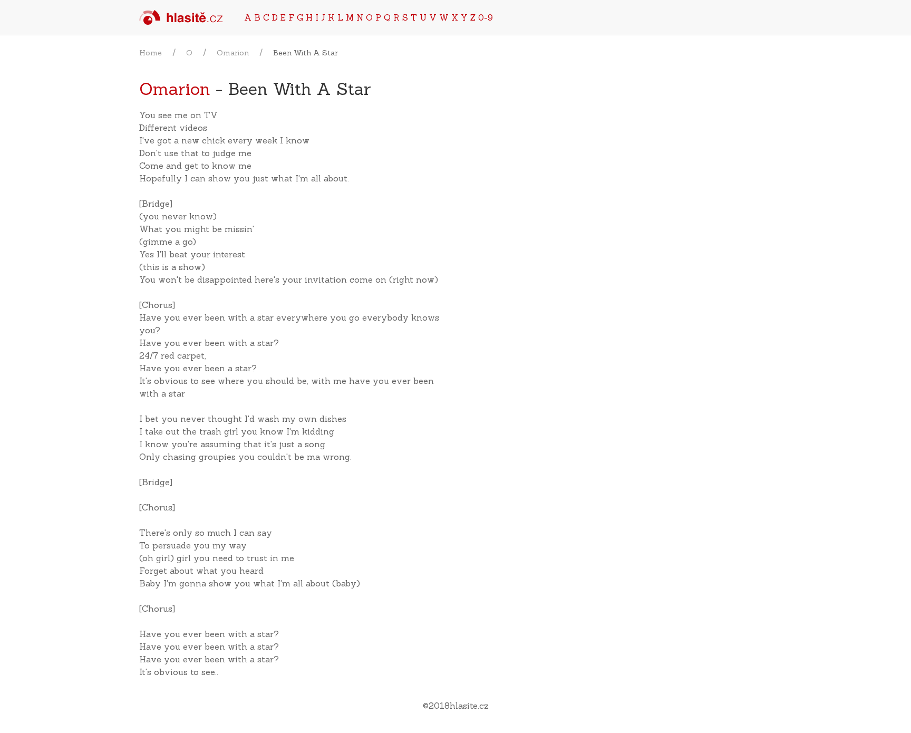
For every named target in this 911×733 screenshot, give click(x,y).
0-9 (485, 17)
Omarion (233, 52)
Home (150, 52)
